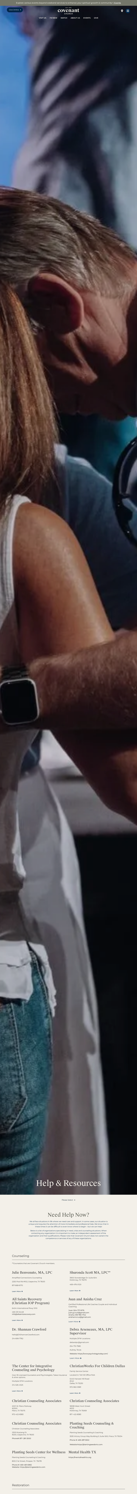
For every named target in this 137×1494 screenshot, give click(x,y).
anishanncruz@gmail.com (79, 1317)
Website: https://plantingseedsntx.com (28, 1467)
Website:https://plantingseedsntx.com (86, 1445)
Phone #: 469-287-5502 (79, 1440)
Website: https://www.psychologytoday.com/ (89, 1354)
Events (117, 3)
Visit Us (42, 18)
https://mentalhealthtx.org (79, 1457)
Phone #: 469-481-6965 (22, 1465)
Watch (64, 18)
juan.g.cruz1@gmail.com (78, 1313)
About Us (75, 18)
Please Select (67, 1200)
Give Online (14, 10)
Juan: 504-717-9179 (76, 1310)
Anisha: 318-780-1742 (77, 1315)
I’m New (53, 18)
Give (96, 18)
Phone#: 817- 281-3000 (21, 1438)
